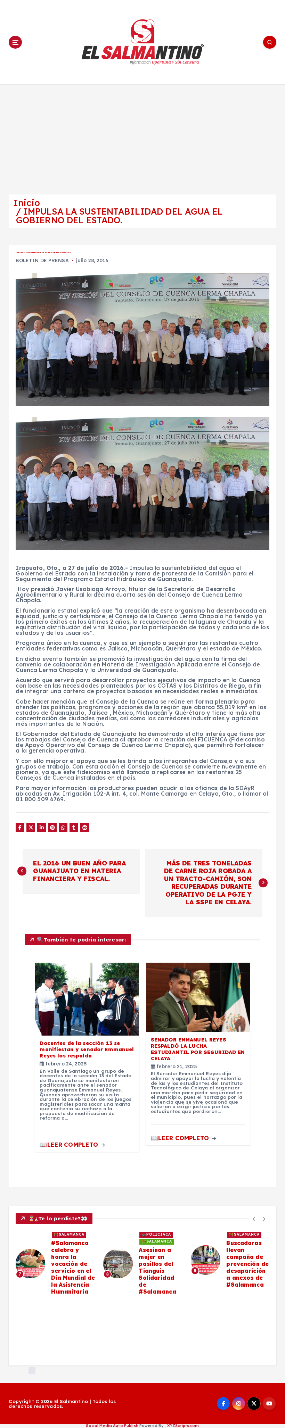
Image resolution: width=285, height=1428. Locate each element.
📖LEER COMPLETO (70, 1144)
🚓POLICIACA (156, 1234)
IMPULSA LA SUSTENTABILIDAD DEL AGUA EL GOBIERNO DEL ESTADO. (119, 215)
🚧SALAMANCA (69, 1234)
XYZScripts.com (183, 1425)
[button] (254, 1219)
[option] (55, 1263)
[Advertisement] (142, 136)
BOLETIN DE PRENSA (42, 260)
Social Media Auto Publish (112, 1425)
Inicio (27, 202)
